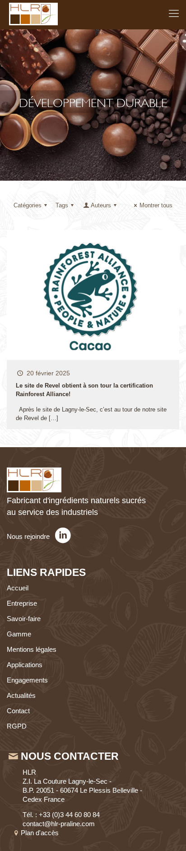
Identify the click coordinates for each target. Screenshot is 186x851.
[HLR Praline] (33, 13)
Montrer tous (156, 205)
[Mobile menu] (173, 13)
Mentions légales (31, 649)
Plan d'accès (41, 833)
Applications (24, 665)
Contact (18, 711)
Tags (62, 205)
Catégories (28, 205)
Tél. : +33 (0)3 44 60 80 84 (61, 814)
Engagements (27, 680)
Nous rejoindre (29, 536)
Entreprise (22, 603)
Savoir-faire (24, 618)
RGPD (17, 726)
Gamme (19, 634)
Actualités (21, 695)
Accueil (17, 588)
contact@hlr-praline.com (59, 824)
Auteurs (101, 205)
